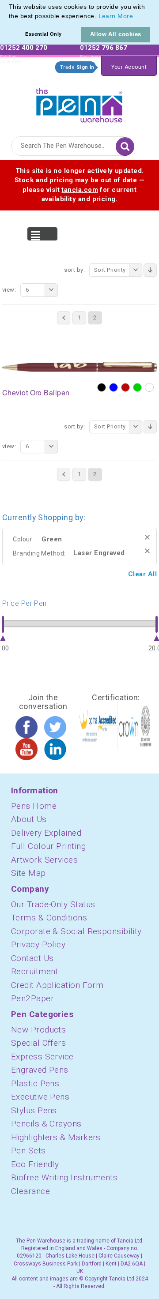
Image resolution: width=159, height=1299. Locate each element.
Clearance (30, 1191)
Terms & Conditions (49, 917)
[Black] (101, 387)
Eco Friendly (35, 1164)
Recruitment (34, 971)
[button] (136, 16)
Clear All (142, 574)
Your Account (129, 67)
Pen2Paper (32, 998)
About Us (29, 819)
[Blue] (113, 387)
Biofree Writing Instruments (64, 1177)
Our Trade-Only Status (53, 904)
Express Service (42, 1056)
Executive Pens (40, 1097)
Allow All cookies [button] (115, 34)
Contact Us (32, 958)
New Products (38, 1030)
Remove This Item (147, 537)
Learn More (115, 15)
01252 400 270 (23, 48)
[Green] (137, 387)
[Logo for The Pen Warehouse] (79, 103)
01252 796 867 (103, 48)
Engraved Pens (39, 1070)
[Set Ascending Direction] (150, 270)
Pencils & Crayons (46, 1124)
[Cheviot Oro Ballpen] (79, 366)
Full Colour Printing (48, 846)
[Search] (125, 146)
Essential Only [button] (43, 34)
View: (9, 289)
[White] (149, 387)
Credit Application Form (57, 985)
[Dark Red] (125, 387)
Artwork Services (44, 860)
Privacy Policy (38, 944)
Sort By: (74, 270)
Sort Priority (110, 270)
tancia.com (79, 190)
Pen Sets (28, 1150)
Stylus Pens (34, 1110)
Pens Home (34, 806)
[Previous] (63, 317)
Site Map (28, 873)
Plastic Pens (35, 1083)
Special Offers (38, 1043)
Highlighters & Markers (56, 1137)
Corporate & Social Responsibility (76, 931)
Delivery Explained (46, 833)
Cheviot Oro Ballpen (36, 392)
